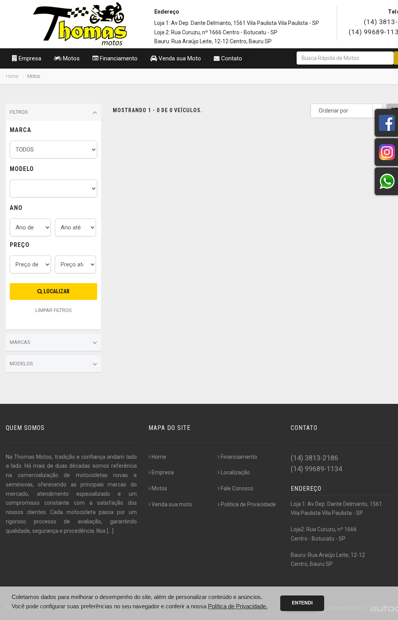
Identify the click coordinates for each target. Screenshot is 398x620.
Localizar (56, 291)
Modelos (21, 363)
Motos (70, 58)
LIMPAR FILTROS (53, 310)
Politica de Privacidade (248, 504)
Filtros (19, 112)
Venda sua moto (172, 504)
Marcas (20, 342)
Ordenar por (333, 110)
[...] (110, 531)
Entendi (302, 603)
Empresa (29, 58)
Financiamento (118, 58)
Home (12, 76)
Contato (231, 58)
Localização (235, 472)
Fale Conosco (237, 488)
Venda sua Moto (179, 58)
